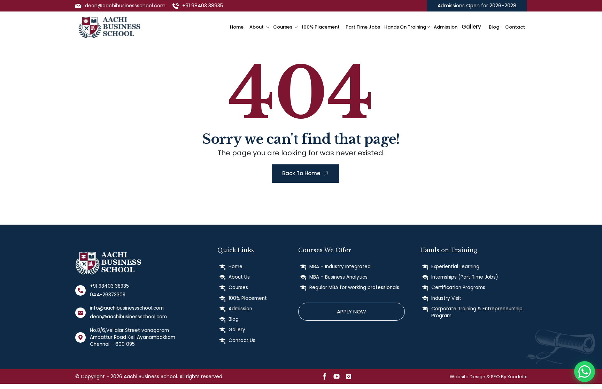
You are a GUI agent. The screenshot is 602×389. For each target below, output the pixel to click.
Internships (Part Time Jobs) (464, 277)
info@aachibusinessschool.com (127, 308)
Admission (445, 27)
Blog (494, 27)
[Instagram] (349, 378)
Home (237, 27)
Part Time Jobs (363, 27)
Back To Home (301, 173)
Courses (282, 27)
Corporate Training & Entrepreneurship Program (477, 312)
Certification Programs (458, 287)
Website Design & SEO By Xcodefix (488, 376)
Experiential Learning (455, 266)
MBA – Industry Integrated (340, 266)
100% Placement (321, 27)
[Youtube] (336, 378)
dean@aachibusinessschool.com (125, 5)
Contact (515, 27)
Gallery (237, 329)
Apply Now (351, 311)
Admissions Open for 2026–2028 (477, 5)
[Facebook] (324, 378)
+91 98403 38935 (202, 5)
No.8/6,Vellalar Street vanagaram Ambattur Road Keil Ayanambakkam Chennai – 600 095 (132, 337)
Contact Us (242, 340)
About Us (239, 277)
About (256, 27)
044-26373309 (107, 294)
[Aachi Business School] (109, 26)
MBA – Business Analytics (338, 277)
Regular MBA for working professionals (354, 287)
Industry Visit (446, 298)
